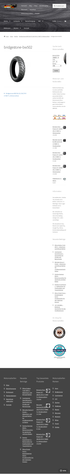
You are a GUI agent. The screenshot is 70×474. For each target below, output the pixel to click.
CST (56, 399)
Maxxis (57, 409)
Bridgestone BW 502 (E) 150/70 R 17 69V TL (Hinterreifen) (34, 36)
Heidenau (58, 406)
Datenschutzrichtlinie (27, 13)
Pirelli (57, 424)
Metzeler (58, 413)
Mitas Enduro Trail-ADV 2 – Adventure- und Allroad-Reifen (60, 247)
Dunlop (57, 402)
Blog (30, 6)
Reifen (6, 21)
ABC (39, 21)
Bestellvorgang (44, 6)
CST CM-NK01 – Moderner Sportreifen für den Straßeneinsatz (60, 307)
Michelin (57, 417)
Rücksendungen (11, 396)
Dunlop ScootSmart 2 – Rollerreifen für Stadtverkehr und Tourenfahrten (60, 287)
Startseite (24, 6)
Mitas (56, 420)
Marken (16, 28)
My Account (9, 392)
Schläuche (16, 21)
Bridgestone (59, 392)
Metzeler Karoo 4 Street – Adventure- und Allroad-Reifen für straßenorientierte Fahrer (27, 416)
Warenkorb (33, 9)
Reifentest (7, 28)
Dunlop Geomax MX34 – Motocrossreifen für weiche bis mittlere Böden (60, 278)
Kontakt (37, 13)
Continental (59, 395)
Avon (56, 388)
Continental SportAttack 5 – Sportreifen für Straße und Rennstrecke (59, 255)
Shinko (57, 427)
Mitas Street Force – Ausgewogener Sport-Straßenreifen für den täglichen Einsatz (60, 297)
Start (7, 36)
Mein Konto (24, 9)
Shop (35, 6)
